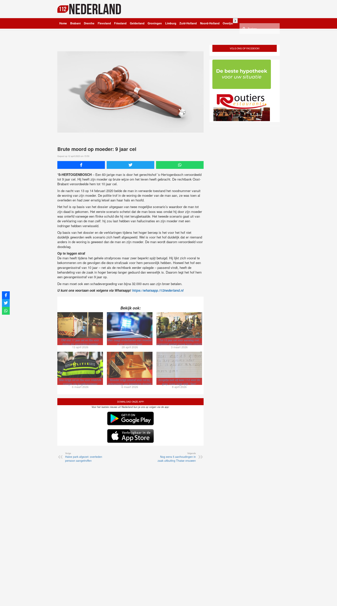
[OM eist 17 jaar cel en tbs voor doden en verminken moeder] (80, 325)
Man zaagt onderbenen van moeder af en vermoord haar (129, 342)
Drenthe (89, 23)
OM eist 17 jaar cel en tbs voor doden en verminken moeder (80, 342)
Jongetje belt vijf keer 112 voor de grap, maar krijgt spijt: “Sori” (179, 382)
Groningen (155, 23)
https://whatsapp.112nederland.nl (158, 290)
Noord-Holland (210, 23)
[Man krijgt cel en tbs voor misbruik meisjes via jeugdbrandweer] (80, 365)
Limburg (170, 23)
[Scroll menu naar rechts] (235, 20)
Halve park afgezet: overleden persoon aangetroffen (83, 457)
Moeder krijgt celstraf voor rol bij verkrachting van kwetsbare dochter (130, 382)
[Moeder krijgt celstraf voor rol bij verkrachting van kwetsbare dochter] (130, 365)
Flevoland (104, 23)
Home (63, 23)
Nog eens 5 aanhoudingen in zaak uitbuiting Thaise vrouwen (177, 457)
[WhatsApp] (180, 165)
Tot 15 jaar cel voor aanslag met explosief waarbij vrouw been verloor (179, 342)
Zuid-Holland (188, 23)
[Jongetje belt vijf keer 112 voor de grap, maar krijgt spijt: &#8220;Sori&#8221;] (179, 365)
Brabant (75, 23)
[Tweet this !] (130, 165)
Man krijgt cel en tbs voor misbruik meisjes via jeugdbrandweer (80, 382)
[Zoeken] (244, 28)
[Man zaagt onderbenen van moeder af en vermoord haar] (130, 325)
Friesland (120, 23)
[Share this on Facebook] (81, 165)
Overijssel (229, 23)
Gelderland (137, 23)
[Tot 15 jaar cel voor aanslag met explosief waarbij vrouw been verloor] (179, 325)
